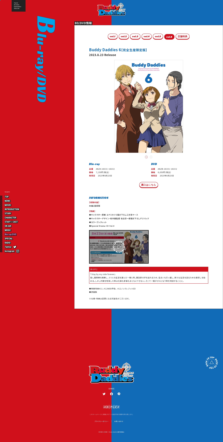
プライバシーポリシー (102, 421)
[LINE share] (119, 394)
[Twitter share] (104, 394)
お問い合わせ (118, 421)
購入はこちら (148, 184)
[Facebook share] (111, 394)
